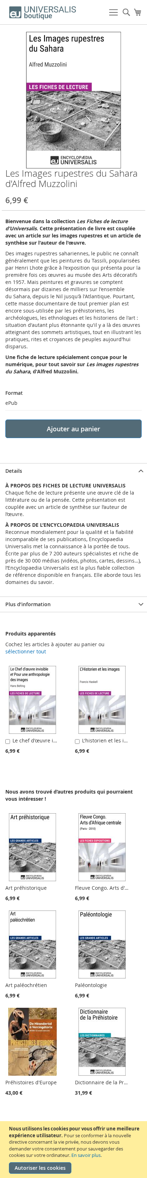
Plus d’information (28, 604)
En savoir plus (86, 1155)
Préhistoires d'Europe (31, 1082)
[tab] (73, 470)
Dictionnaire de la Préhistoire (110, 1082)
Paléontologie (91, 985)
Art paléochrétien (26, 985)
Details (13, 470)
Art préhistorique (26, 887)
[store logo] (43, 12)
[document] (74, 1149)
